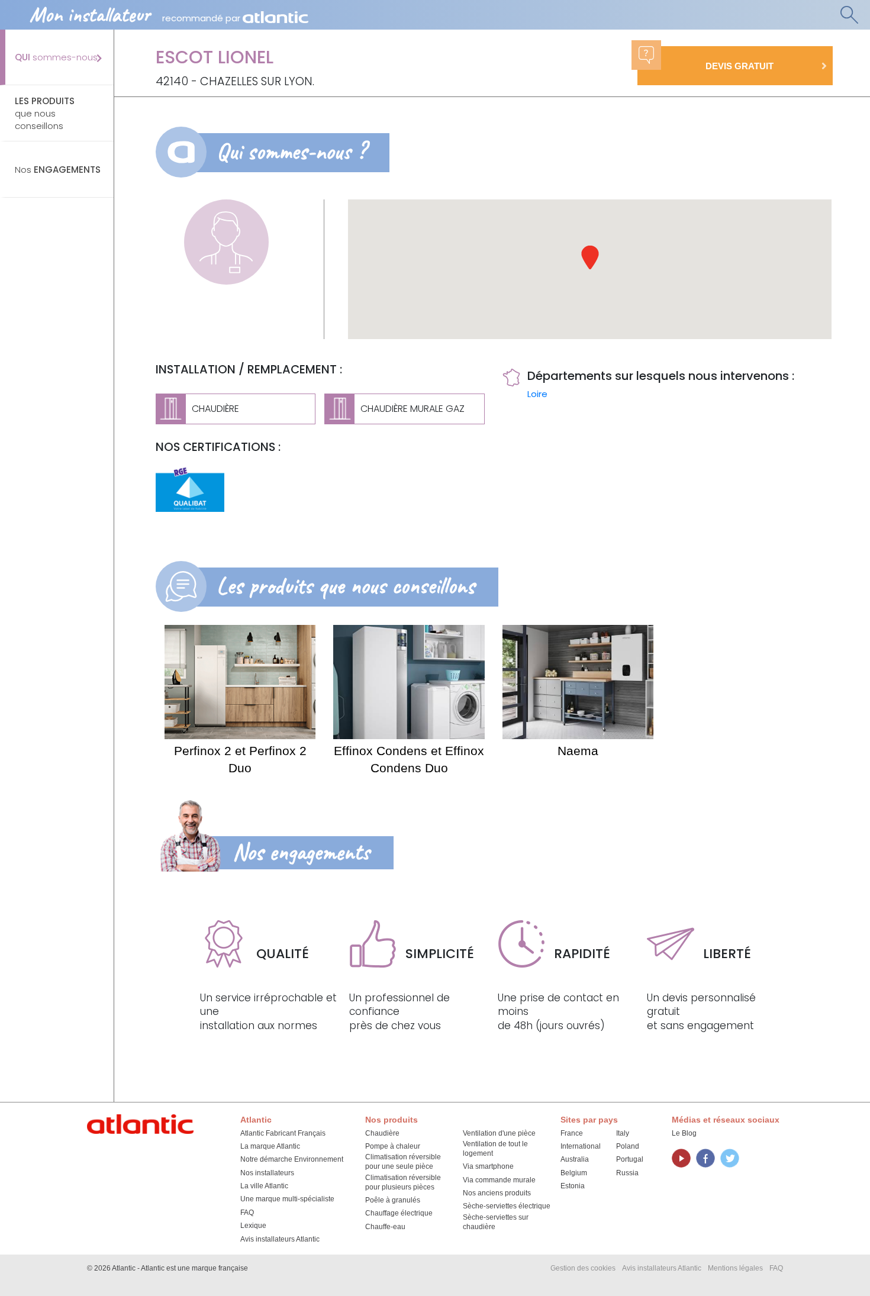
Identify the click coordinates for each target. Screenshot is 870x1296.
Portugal (629, 1159)
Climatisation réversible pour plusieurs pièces (403, 1182)
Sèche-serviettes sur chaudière (496, 1222)
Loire (537, 394)
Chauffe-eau (385, 1227)
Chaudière (382, 1133)
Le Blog (684, 1133)
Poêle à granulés (392, 1200)
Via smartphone (488, 1166)
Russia (627, 1173)
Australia (574, 1159)
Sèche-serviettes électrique (506, 1206)
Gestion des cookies (583, 1268)
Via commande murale (499, 1180)
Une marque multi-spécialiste (287, 1199)
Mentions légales (735, 1268)
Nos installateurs (267, 1173)
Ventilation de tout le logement (495, 1149)
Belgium (573, 1173)
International (580, 1146)
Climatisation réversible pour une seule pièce (403, 1162)
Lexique (253, 1225)
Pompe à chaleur (392, 1146)
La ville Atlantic (264, 1186)
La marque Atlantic (270, 1146)
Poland (627, 1146)
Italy (622, 1133)
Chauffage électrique (399, 1213)
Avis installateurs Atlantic (280, 1239)
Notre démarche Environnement (291, 1159)
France (571, 1133)
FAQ (247, 1212)
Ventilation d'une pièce (499, 1133)
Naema (578, 750)
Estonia (572, 1186)
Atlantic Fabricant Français (283, 1133)
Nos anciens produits (497, 1193)
